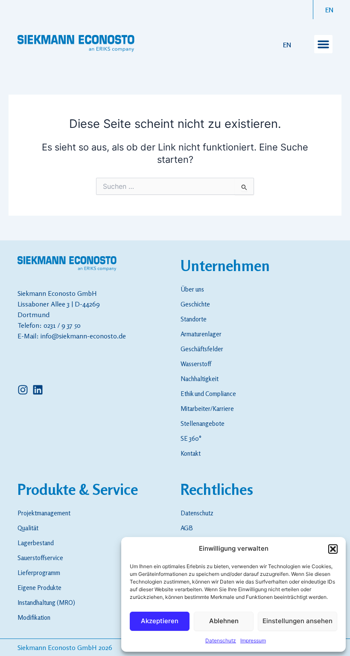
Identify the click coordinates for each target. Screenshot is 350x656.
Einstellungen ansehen (297, 621)
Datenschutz (220, 640)
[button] (333, 549)
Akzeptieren (159, 621)
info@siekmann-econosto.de (83, 336)
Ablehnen (224, 621)
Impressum (253, 640)
